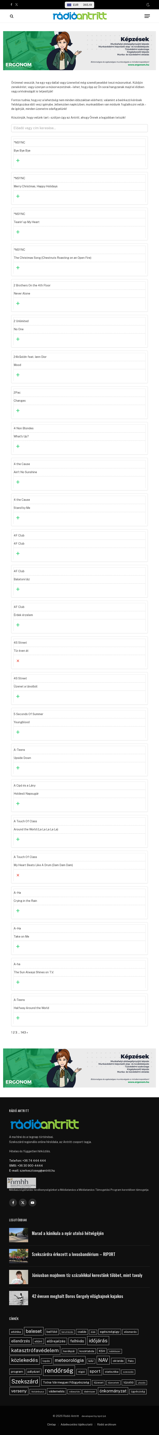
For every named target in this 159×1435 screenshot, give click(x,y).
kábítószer (114, 1351)
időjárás (98, 1340)
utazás (141, 1382)
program (17, 1371)
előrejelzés (56, 1341)
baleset (34, 1331)
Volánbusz (37, 1391)
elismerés (130, 1331)
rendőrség (59, 1370)
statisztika (111, 1371)
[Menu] (147, 16)
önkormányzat (113, 1390)
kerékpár (69, 1351)
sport (95, 1371)
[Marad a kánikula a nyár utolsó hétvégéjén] (18, 1235)
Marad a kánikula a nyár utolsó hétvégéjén (68, 1233)
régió (81, 1371)
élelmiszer (89, 1391)
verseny (19, 1390)
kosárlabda (87, 1351)
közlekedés (24, 1360)
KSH (102, 1351)
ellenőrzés (20, 1341)
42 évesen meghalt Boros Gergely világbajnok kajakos (77, 1296)
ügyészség (138, 1391)
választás (74, 1391)
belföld (52, 1331)
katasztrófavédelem (35, 1350)
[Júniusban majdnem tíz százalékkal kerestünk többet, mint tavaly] (18, 1277)
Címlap (51, 1424)
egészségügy (109, 1331)
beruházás (67, 1332)
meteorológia (69, 1360)
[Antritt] (79, 16)
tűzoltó (128, 1382)
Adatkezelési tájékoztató (77, 1424)
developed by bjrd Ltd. (94, 1416)
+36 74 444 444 (34, 1160)
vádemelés (57, 1391)
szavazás (128, 1372)
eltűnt (38, 1341)
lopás (46, 1361)
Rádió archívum (106, 1424)
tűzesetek (113, 1382)
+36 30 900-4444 (30, 1165)
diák (93, 1332)
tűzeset (99, 1382)
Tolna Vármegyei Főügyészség (66, 1382)
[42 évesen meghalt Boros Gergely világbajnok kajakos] (18, 1298)
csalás (82, 1331)
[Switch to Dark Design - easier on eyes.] (147, 5)
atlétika (16, 1331)
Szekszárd (24, 1381)
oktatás (118, 1361)
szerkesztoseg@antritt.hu (37, 1170)
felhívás (77, 1341)
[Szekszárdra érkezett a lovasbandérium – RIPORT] (18, 1256)
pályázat (34, 1371)
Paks (131, 1361)
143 (23, 1032)
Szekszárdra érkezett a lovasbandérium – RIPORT (73, 1254)
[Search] (11, 16)
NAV (103, 1360)
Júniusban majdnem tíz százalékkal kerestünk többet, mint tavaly (87, 1275)
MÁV (91, 1361)
